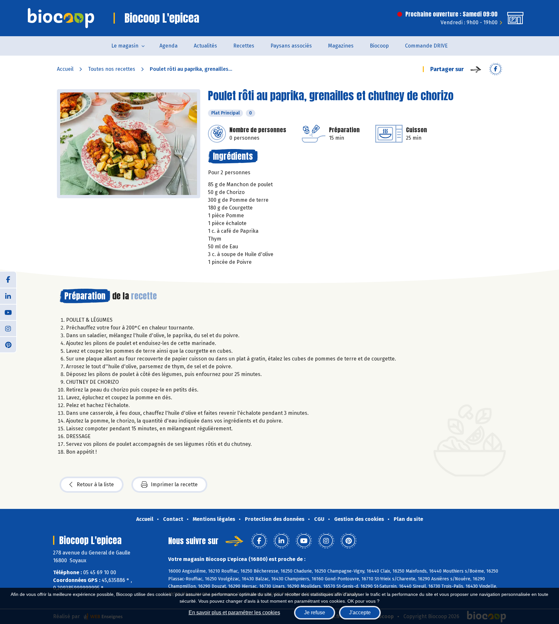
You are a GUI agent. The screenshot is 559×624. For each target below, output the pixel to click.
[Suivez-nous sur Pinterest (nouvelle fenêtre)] (8, 344)
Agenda (168, 46)
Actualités (205, 46)
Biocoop (379, 46)
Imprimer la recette (174, 484)
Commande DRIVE (426, 46)
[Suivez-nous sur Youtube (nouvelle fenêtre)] (8, 312)
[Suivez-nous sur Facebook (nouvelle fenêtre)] (8, 280)
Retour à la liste (95, 484)
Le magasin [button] (124, 46)
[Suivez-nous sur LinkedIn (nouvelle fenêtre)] (8, 296)
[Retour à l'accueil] (61, 18)
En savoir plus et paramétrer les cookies (234, 612)
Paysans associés (291, 46)
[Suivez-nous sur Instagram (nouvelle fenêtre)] (8, 328)
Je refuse (314, 612)
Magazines (341, 46)
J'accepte (360, 612)
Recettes (243, 46)
